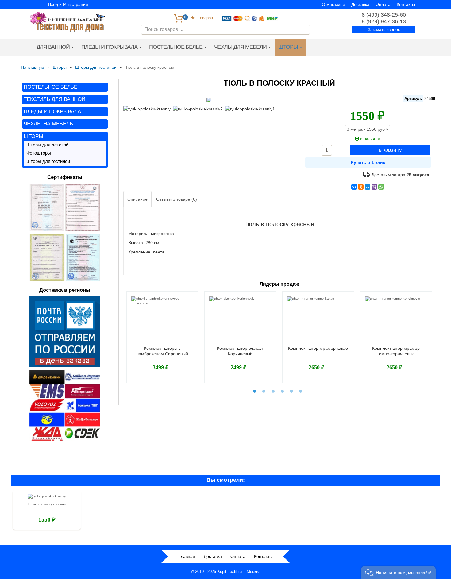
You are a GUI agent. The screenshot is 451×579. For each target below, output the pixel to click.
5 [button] (291, 391)
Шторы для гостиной (48, 161)
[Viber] (374, 187)
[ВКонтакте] (354, 187)
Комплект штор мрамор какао (318, 348)
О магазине (333, 4)
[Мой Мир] (367, 187)
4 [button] (282, 391)
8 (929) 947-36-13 (384, 21)
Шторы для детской (47, 144)
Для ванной (54, 47)
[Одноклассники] (361, 187)
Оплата (383, 4)
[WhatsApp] (381, 187)
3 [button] (273, 391)
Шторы (288, 47)
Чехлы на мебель (48, 124)
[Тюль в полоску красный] (47, 497)
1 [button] (254, 391)
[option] (162, 337)
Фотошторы (38, 153)
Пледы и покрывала (110, 47)
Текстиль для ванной (54, 99)
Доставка (360, 4)
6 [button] (300, 391)
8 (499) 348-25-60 (384, 15)
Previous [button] (122, 333)
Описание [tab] (137, 199)
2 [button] (263, 391)
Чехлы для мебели (241, 47)
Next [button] (436, 333)
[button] (398, 572)
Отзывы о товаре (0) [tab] (176, 199)
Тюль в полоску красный (47, 504)
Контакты (406, 4)
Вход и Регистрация (68, 4)
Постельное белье (176, 47)
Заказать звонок (384, 29)
